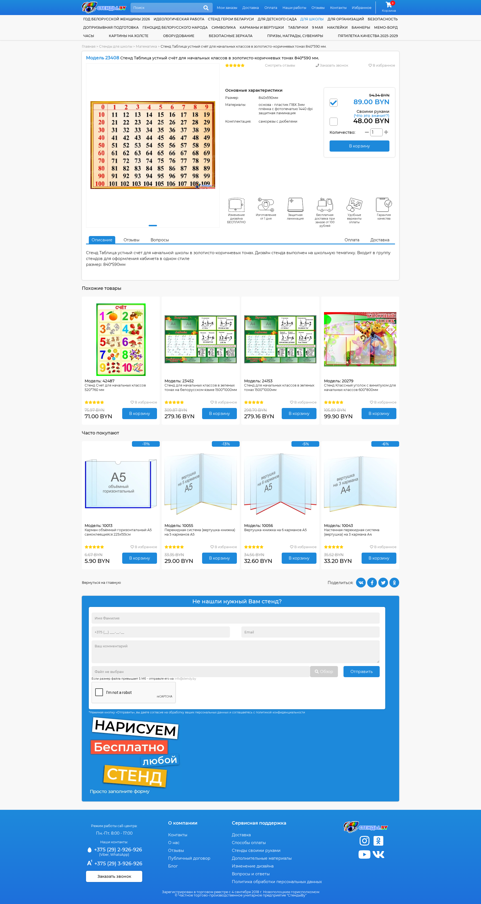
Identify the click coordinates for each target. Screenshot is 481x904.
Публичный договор (189, 858)
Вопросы (160, 239)
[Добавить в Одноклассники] (394, 582)
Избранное (361, 8)
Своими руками (371, 113)
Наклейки (337, 27)
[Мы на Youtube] (364, 854)
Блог (173, 866)
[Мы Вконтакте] (378, 854)
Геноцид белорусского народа (175, 27)
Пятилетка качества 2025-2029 (368, 36)
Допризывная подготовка (111, 27)
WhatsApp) (119, 854)
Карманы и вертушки (262, 27)
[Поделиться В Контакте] (361, 582)
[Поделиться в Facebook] (372, 582)
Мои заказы (227, 8)
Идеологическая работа (179, 19)
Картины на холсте (128, 36)
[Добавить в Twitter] (383, 582)
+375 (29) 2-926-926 (117, 850)
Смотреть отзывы (280, 65)
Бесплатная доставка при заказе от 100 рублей (325, 220)
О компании (182, 823)
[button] (153, 225)
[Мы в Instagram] (364, 841)
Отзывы (318, 8)
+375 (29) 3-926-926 (117, 864)
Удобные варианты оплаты (354, 218)
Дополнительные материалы (262, 858)
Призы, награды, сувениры (295, 36)
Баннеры (361, 27)
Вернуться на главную (101, 582)
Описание (102, 239)
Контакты (338, 8)
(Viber (104, 854)
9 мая (317, 27)
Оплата (270, 8)
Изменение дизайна (253, 866)
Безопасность (383, 19)
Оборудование (178, 36)
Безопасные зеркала (230, 36)
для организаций (346, 19)
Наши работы (294, 8)
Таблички (298, 27)
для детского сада (277, 19)
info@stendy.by (185, 678)
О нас (174, 842)
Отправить (361, 671)
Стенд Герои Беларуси (231, 19)
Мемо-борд (386, 27)
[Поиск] (205, 8)
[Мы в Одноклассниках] (378, 841)
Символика (224, 27)
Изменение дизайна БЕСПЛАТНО (236, 218)
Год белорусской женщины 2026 (116, 19)
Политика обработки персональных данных (277, 881)
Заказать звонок (333, 65)
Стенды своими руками (256, 850)
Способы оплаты (249, 842)
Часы (88, 36)
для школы (312, 19)
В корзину (139, 413)
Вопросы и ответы (251, 873)
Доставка (250, 8)
